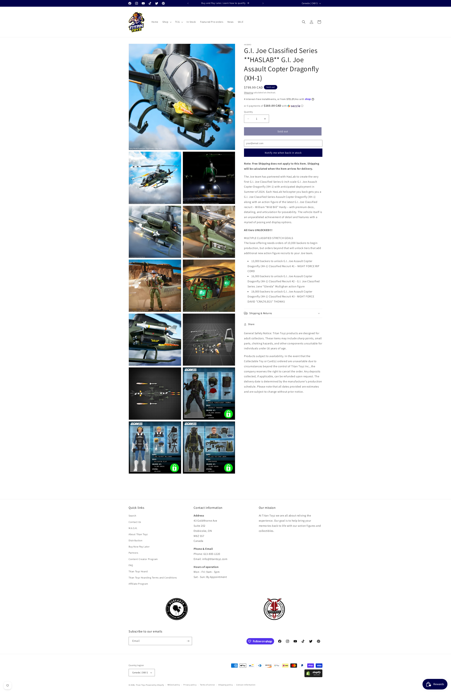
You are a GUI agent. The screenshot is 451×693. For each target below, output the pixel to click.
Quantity (248, 111)
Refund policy (174, 684)
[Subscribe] (188, 641)
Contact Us (135, 522)
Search (132, 515)
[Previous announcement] (188, 3)
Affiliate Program (138, 583)
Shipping (248, 92)
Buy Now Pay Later (139, 546)
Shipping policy (225, 684)
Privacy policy (189, 684)
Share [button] (251, 324)
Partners (133, 553)
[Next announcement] (263, 3)
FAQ (131, 565)
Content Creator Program (143, 559)
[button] (166, 22)
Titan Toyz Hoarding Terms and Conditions (153, 577)
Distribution (135, 540)
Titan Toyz (141, 685)
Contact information (245, 684)
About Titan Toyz (138, 534)
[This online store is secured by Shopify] (313, 676)
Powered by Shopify (155, 685)
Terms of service (207, 684)
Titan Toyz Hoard (138, 571)
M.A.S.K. (133, 528)
